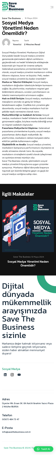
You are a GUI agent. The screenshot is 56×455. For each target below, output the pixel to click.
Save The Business (11, 18)
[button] (43, 449)
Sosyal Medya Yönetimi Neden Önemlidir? (28, 263)
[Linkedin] (5, 374)
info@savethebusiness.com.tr (16, 432)
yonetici (16, 44)
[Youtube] (19, 374)
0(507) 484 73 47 (10, 419)
